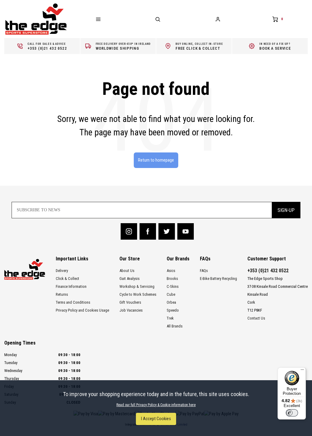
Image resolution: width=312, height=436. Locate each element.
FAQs (204, 270)
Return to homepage (156, 160)
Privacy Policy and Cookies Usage (82, 310)
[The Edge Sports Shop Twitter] (166, 231)
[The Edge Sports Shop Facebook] (148, 231)
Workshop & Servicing (136, 286)
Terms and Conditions (73, 302)
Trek (170, 318)
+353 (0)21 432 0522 (268, 270)
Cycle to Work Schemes (137, 294)
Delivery (62, 270)
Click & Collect (67, 278)
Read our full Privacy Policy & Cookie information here (156, 405)
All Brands (175, 326)
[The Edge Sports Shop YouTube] (185, 231)
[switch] (292, 412)
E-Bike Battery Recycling (218, 278)
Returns (62, 294)
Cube (171, 294)
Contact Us (256, 318)
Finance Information (71, 286)
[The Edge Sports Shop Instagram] (129, 231)
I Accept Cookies (156, 418)
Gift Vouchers (130, 302)
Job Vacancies (131, 310)
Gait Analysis (129, 278)
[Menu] (302, 371)
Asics (171, 270)
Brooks (172, 278)
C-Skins (173, 286)
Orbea (171, 302)
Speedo (173, 310)
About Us (126, 270)
